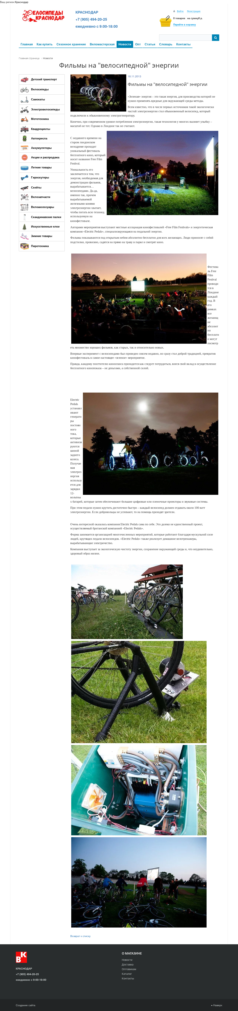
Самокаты (38, 99)
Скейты (36, 187)
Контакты (183, 44)
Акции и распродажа (45, 157)
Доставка (128, 964)
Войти (180, 11)
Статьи (150, 44)
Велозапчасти (40, 197)
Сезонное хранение (71, 44)
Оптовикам (129, 969)
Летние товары (41, 167)
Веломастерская (102, 44)
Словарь (165, 44)
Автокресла (39, 138)
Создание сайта (25, 1005)
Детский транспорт (44, 79)
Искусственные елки (45, 226)
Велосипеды (40, 89)
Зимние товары (41, 236)
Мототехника (40, 119)
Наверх (217, 1005)
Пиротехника (40, 246)
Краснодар (21, 2)
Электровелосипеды (45, 109)
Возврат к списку (80, 936)
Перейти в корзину (184, 24)
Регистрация (193, 11)
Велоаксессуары (42, 207)
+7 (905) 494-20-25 (91, 19)
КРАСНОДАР (86, 12)
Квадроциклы (40, 129)
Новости (124, 44)
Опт (138, 44)
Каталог (127, 973)
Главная (27, 44)
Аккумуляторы (41, 148)
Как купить (45, 44)
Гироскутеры (40, 177)
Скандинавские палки (46, 217)
